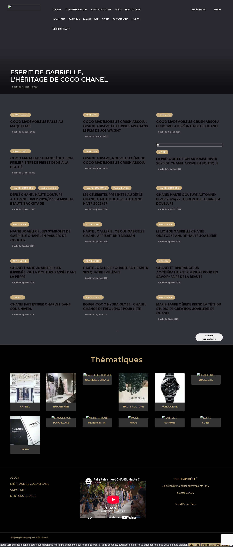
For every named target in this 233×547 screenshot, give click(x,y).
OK (191, 545)
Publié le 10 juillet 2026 (169, 209)
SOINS (105, 19)
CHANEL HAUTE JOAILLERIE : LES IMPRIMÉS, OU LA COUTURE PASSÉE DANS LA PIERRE (43, 272)
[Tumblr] (200, 537)
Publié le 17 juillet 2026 (23, 172)
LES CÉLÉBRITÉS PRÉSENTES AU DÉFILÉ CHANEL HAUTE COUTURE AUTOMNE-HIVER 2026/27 (113, 199)
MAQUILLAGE (90, 19)
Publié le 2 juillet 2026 (23, 314)
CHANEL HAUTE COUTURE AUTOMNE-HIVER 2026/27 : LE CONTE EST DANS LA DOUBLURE (188, 199)
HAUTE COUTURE (101, 9)
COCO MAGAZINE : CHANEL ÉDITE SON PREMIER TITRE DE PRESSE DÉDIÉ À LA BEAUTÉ (41, 162)
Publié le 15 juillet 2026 (96, 168)
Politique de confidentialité (215, 545)
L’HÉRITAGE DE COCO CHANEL (29, 483)
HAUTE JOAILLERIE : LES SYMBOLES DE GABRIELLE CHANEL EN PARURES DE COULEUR (40, 236)
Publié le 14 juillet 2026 (169, 169)
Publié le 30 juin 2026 (96, 314)
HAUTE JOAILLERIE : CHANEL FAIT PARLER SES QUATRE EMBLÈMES (115, 270)
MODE (118, 9)
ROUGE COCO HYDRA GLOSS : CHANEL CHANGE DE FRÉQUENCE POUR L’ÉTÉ (114, 306)
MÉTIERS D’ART (61, 29)
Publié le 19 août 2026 (169, 131)
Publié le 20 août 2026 (96, 136)
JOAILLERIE (59, 19)
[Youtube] (206, 537)
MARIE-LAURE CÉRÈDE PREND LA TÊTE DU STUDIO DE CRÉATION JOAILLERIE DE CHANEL (188, 309)
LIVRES (135, 19)
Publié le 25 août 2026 (23, 131)
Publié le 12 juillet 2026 (23, 209)
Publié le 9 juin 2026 (168, 319)
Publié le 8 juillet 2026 (23, 246)
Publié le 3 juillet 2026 (169, 282)
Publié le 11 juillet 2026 (96, 209)
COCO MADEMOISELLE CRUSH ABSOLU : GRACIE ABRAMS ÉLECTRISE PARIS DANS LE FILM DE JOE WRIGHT (115, 126)
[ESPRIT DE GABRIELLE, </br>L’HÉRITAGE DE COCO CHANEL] (116, 47)
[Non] (230, 545)
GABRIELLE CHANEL (76, 9)
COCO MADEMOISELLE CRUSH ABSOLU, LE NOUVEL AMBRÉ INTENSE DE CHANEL (188, 123)
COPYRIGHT (18, 489)
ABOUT (14, 477)
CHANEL (57, 9)
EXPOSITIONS (120, 19)
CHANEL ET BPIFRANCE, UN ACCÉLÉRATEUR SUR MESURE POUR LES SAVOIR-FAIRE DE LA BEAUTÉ (187, 272)
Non (197, 545)
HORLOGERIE (132, 9)
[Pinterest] (194, 537)
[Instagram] (188, 537)
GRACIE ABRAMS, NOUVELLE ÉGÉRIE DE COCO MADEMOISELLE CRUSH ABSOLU (114, 160)
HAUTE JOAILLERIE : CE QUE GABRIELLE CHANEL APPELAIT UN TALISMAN (113, 233)
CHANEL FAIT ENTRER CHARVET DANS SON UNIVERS (40, 306)
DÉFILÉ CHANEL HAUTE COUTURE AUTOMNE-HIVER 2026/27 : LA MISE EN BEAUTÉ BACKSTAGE (41, 199)
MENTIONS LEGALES (23, 495)
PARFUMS (74, 19)
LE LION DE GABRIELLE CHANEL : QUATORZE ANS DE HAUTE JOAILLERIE (186, 233)
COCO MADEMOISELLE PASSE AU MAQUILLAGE (36, 123)
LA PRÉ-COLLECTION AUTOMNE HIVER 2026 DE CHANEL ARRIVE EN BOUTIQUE (187, 161)
